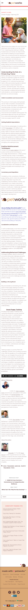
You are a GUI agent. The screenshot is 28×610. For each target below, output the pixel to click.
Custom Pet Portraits (9, 584)
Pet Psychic (19, 581)
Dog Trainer (21, 584)
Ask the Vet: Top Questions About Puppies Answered (12, 545)
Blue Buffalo (16, 419)
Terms (15, 577)
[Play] (3, 376)
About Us (6, 574)
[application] (14, 375)
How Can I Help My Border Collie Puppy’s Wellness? (12, 550)
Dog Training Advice (11, 466)
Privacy (20, 577)
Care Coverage (14, 574)
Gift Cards (8, 577)
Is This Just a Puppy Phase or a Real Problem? (12, 536)
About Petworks (6, 380)
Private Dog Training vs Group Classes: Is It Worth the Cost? (14, 527)
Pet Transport (9, 581)
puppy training (14, 150)
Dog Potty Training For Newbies (12, 513)
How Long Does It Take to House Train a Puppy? (13, 540)
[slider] (22, 375)
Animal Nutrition (15, 394)
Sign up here (13, 215)
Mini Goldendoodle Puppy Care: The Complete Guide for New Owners (13, 522)
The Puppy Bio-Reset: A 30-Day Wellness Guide (11, 517)
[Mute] (18, 376)
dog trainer (9, 128)
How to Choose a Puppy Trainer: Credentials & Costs (12, 509)
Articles (23, 574)
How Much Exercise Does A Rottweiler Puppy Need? (13, 531)
